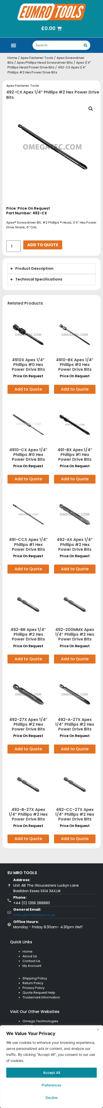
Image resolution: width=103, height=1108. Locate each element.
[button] (14, 45)
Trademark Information (41, 997)
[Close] (98, 1030)
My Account (31, 966)
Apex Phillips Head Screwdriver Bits (45, 62)
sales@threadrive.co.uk (34, 914)
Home (12, 58)
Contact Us (31, 961)
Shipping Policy (34, 978)
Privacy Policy (33, 988)
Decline (52, 1097)
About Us (29, 956)
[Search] (85, 45)
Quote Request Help (38, 992)
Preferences (52, 1085)
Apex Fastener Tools (36, 58)
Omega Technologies (40, 1021)
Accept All (51, 1072)
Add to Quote (42, 245)
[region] (51, 1066)
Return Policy (32, 983)
